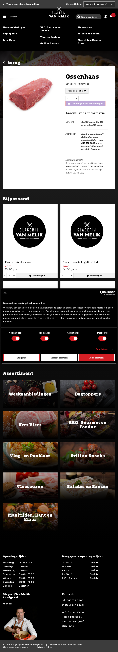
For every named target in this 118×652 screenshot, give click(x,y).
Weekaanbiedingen (14, 27)
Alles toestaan (96, 357)
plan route (68, 625)
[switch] (44, 338)
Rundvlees (83, 84)
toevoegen (39, 275)
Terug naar (22, 4)
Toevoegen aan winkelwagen (87, 103)
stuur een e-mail (74, 604)
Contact (14, 16)
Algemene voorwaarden (16, 647)
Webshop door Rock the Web (66, 644)
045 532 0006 (88, 143)
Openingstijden (15, 556)
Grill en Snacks (49, 43)
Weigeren (21, 357)
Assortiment (5, 17)
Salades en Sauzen (89, 33)
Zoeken (78, 16)
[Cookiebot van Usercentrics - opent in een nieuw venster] (102, 292)
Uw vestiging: (74, 4)
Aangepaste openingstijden (82, 556)
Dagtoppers (10, 33)
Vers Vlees (9, 40)
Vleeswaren (85, 27)
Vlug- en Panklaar (51, 37)
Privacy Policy (44, 647)
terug (14, 62)
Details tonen (102, 349)
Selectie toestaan (59, 357)
